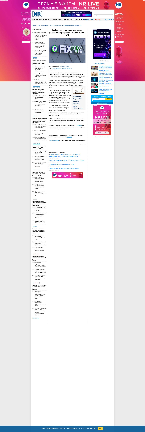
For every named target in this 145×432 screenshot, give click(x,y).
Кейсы (47, 19)
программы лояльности (67, 68)
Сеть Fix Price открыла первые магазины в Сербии (61, 164)
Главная (34, 25)
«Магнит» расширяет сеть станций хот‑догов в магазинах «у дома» (41, 158)
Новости (34, 19)
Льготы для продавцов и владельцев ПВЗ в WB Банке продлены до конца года (40, 277)
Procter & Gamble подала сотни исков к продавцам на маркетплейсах (40, 126)
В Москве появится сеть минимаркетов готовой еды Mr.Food (64, 168)
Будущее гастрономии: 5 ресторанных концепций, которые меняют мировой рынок (38, 230)
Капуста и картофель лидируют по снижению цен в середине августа (40, 271)
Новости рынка (44, 25)
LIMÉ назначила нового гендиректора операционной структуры (40, 243)
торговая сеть (58, 68)
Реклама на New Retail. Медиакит (102, 60)
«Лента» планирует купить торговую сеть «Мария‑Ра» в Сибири (40, 221)
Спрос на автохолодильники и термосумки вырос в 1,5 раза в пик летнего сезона (41, 81)
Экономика (36, 282)
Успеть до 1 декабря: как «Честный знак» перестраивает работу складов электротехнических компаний (40, 312)
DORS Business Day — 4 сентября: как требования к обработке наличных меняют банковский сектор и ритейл (40, 295)
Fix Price (53, 68)
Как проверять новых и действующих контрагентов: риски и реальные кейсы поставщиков (39, 203)
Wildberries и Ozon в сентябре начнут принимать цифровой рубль (40, 237)
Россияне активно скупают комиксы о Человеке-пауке (39, 111)
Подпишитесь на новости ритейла (102, 96)
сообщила (79, 125)
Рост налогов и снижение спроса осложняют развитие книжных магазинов (40, 164)
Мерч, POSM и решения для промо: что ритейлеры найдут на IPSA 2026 (40, 132)
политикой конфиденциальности (104, 100)
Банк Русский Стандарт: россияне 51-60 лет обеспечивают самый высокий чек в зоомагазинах (40, 104)
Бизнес (41, 19)
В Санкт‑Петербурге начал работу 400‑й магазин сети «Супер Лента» (39, 186)
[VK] (98, 12)
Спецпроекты (109, 19)
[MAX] (101, 12)
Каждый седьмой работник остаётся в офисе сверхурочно (39, 249)
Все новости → (35, 318)
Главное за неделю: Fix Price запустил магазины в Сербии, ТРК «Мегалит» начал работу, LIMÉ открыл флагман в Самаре (41, 36)
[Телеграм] (96, 12)
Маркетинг (53, 19)
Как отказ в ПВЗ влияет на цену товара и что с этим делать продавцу (38, 174)
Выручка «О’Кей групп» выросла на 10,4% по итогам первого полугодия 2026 (40, 52)
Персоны (70, 19)
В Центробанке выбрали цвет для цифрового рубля (40, 97)
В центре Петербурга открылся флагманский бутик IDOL (40, 75)
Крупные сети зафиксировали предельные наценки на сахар (40, 303)
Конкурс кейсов (89, 19)
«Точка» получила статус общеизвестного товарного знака (41, 152)
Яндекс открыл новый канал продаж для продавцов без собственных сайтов (40, 69)
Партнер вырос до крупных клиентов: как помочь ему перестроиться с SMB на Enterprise (39, 62)
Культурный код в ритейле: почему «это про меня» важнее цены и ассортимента (106, 85)
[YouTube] (106, 12)
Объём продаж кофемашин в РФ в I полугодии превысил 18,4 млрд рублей (40, 179)
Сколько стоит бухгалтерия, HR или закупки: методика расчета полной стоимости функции (39, 287)
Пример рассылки (103, 103)
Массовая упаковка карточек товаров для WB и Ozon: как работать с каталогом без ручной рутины (39, 120)
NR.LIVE (98, 19)
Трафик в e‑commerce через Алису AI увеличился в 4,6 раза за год (40, 193)
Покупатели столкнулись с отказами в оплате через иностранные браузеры (40, 215)
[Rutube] (109, 12)
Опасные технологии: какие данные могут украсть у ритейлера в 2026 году (39, 147)
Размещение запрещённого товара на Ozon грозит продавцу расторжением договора (40, 264)
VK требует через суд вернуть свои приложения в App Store (41, 209)
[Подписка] (111, 12)
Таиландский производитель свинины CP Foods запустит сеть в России (66, 160)
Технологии (62, 19)
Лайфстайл (78, 19)
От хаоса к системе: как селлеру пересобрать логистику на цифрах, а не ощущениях (38, 91)
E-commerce (36, 87)
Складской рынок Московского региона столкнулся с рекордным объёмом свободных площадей (40, 45)
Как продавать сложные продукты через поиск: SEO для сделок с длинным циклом (39, 258)
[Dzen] (103, 12)
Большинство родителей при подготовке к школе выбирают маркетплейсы (40, 139)
